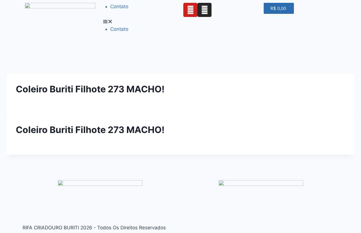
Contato (119, 6)
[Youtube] (190, 10)
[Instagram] (204, 10)
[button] (140, 21)
